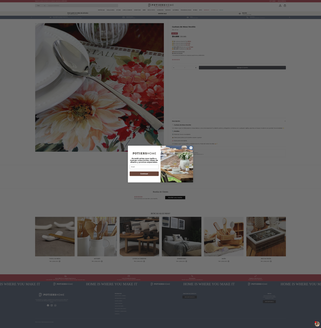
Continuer (144, 174)
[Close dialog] (191, 147)
